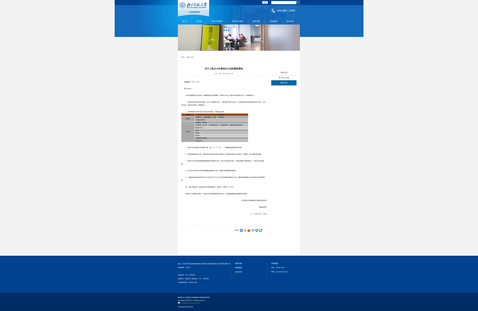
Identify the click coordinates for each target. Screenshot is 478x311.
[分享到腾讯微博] (253, 230)
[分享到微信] (260, 230)
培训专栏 (290, 21)
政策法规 (238, 263)
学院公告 (283, 72)
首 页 (185, 21)
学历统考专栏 (237, 21)
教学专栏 (256, 21)
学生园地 (273, 21)
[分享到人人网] (256, 230)
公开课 (199, 21)
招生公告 (283, 83)
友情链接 (238, 268)
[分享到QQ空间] (245, 230)
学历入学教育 (217, 21)
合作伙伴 (238, 272)
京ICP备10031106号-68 (185, 307)
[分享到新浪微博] (249, 230)
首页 (183, 57)
